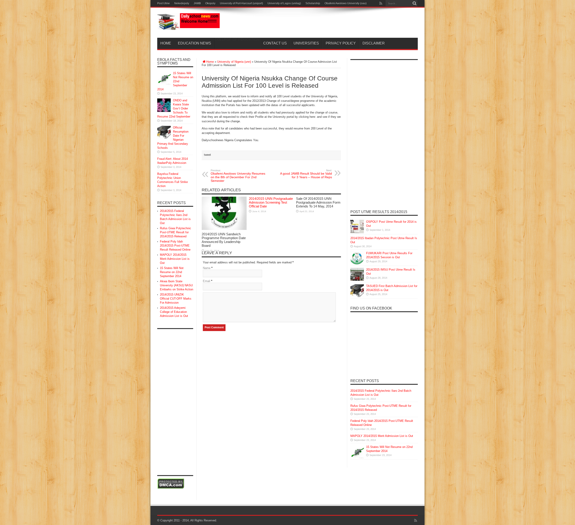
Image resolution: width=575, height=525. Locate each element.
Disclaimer (374, 43)
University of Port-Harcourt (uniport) (241, 3)
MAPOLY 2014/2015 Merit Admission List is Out (175, 259)
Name (206, 268)
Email (206, 281)
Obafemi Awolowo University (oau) (346, 3)
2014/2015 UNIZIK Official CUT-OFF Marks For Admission (175, 298)
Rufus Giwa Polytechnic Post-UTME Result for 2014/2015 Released (175, 232)
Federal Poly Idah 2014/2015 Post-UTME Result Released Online (175, 245)
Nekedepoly (181, 3)
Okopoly (210, 3)
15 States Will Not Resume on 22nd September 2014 (175, 81)
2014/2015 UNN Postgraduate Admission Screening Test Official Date (271, 202)
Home (165, 43)
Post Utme (163, 3)
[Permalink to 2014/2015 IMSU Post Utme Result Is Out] (357, 280)
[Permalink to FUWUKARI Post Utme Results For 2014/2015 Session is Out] (357, 263)
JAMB (197, 3)
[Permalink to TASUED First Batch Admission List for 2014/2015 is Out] (357, 296)
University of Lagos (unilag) (284, 3)
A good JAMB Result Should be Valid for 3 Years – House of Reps (306, 174)
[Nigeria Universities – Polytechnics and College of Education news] (188, 26)
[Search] (414, 3)
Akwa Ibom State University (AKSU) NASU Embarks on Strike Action (176, 285)
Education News (194, 43)
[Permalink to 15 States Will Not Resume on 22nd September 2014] (164, 83)
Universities (306, 43)
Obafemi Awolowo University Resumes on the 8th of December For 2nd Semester (238, 175)
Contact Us (275, 43)
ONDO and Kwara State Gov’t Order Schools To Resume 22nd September (173, 108)
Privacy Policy (341, 43)
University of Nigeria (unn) (234, 61)
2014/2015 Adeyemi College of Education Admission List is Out (174, 312)
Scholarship (312, 3)
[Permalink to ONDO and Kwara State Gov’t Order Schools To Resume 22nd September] (164, 111)
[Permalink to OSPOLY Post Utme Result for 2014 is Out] (357, 232)
